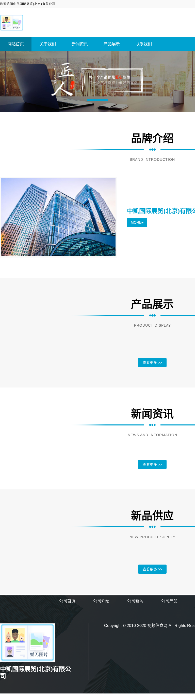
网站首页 (16, 44)
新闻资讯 (80, 44)
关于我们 (48, 44)
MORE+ (137, 222)
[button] (97, 100)
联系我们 (144, 44)
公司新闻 (135, 601)
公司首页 (67, 601)
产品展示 (112, 44)
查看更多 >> (152, 362)
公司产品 (169, 601)
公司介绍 (101, 601)
